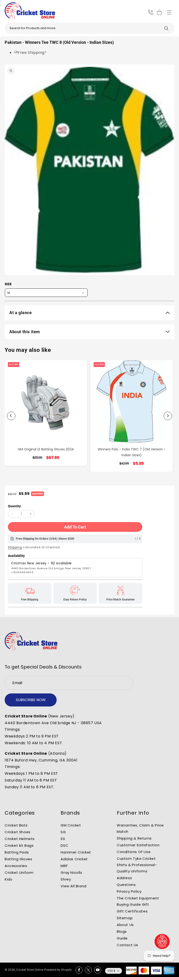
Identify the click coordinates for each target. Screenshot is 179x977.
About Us (125, 924)
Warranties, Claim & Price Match (140, 828)
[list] (89, 416)
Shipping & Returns (134, 838)
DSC (64, 845)
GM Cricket (71, 825)
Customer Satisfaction (138, 845)
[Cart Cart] (160, 12)
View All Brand (73, 886)
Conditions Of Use (134, 851)
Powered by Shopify (58, 970)
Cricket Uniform (19, 872)
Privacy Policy (129, 891)
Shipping (15, 547)
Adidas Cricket (74, 859)
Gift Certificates (132, 911)
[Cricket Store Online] (31, 641)
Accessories (16, 865)
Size (8, 284)
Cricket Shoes (18, 832)
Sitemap (125, 917)
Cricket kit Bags (19, 845)
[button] (169, 12)
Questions (126, 884)
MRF (64, 865)
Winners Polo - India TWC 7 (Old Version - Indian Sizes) (131, 452)
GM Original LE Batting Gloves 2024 (46, 449)
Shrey (66, 879)
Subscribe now (31, 700)
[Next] (168, 416)
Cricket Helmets (20, 838)
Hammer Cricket (76, 852)
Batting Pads (17, 852)
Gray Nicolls (71, 872)
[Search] (166, 28)
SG (63, 832)
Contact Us (127, 945)
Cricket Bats (16, 825)
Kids (8, 879)
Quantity (14, 506)
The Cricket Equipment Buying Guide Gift (138, 901)
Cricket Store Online (29, 970)
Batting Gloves (18, 859)
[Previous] (11, 416)
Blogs (122, 931)
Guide (122, 938)
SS (63, 838)
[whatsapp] (162, 941)
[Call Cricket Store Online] (150, 12)
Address (124, 877)
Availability (16, 556)
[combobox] (89, 28)
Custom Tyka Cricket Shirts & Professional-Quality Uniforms (137, 865)
